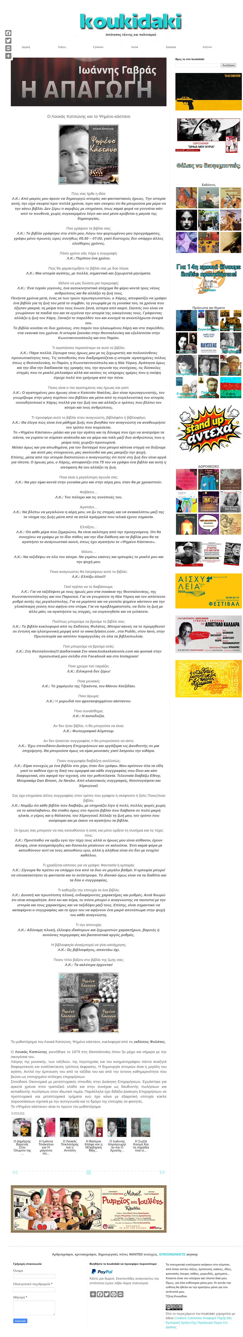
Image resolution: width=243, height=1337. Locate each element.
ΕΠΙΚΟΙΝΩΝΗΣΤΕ (172, 1254)
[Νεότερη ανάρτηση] (14, 1174)
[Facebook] (8, 33)
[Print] (8, 48)
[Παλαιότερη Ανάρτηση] (162, 1174)
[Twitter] (8, 40)
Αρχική (26, 47)
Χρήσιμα (171, 47)
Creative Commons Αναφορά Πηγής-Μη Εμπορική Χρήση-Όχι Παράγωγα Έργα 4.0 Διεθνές (198, 1322)
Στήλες (62, 47)
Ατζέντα (207, 47)
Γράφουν (98, 47)
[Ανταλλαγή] (8, 56)
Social (134, 47)
